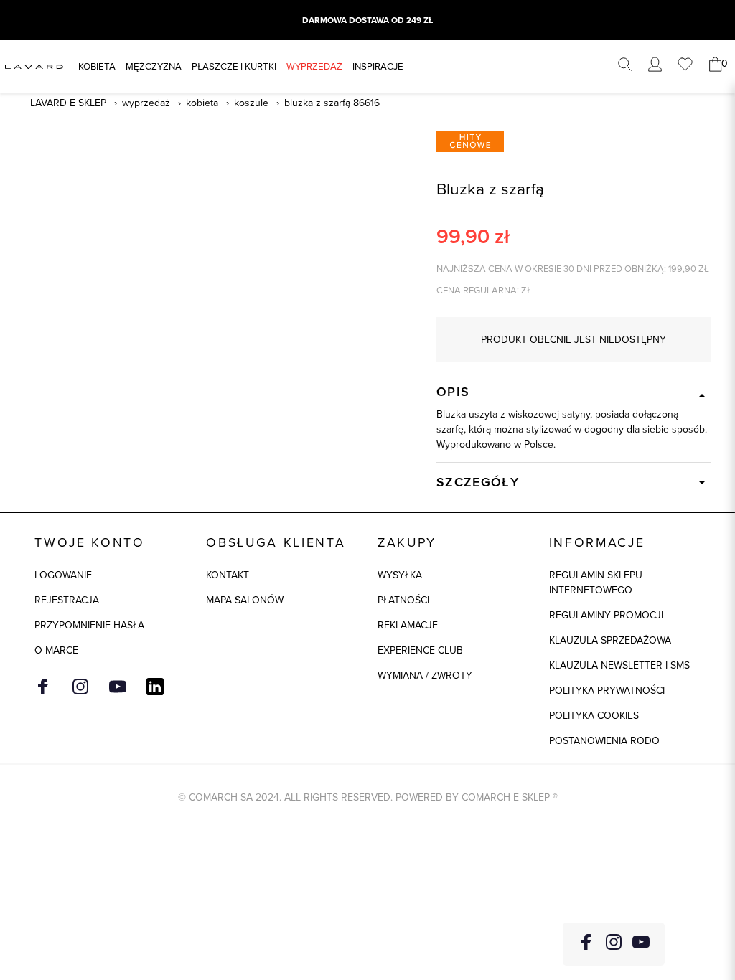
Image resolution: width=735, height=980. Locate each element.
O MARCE (56, 650)
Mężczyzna (154, 66)
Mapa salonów (245, 600)
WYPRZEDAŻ (314, 66)
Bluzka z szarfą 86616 (332, 102)
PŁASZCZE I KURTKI (234, 66)
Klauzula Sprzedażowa (610, 640)
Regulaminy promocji (606, 615)
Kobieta (97, 66)
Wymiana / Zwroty (425, 675)
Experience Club (420, 650)
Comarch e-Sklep (506, 797)
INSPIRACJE (377, 66)
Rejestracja (66, 600)
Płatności (403, 600)
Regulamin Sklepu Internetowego (595, 582)
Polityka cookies (594, 715)
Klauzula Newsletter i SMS (619, 665)
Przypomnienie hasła (89, 625)
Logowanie (63, 575)
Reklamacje (408, 625)
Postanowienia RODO (604, 740)
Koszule (251, 102)
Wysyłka (400, 575)
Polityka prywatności (607, 690)
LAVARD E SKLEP (68, 102)
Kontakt (227, 575)
